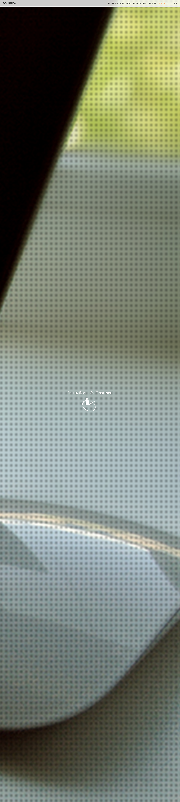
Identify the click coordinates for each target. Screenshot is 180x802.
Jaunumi (152, 3)
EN (175, 3)
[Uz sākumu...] (9, 3)
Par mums (113, 3)
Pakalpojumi (139, 3)
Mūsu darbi (125, 3)
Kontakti (163, 3)
